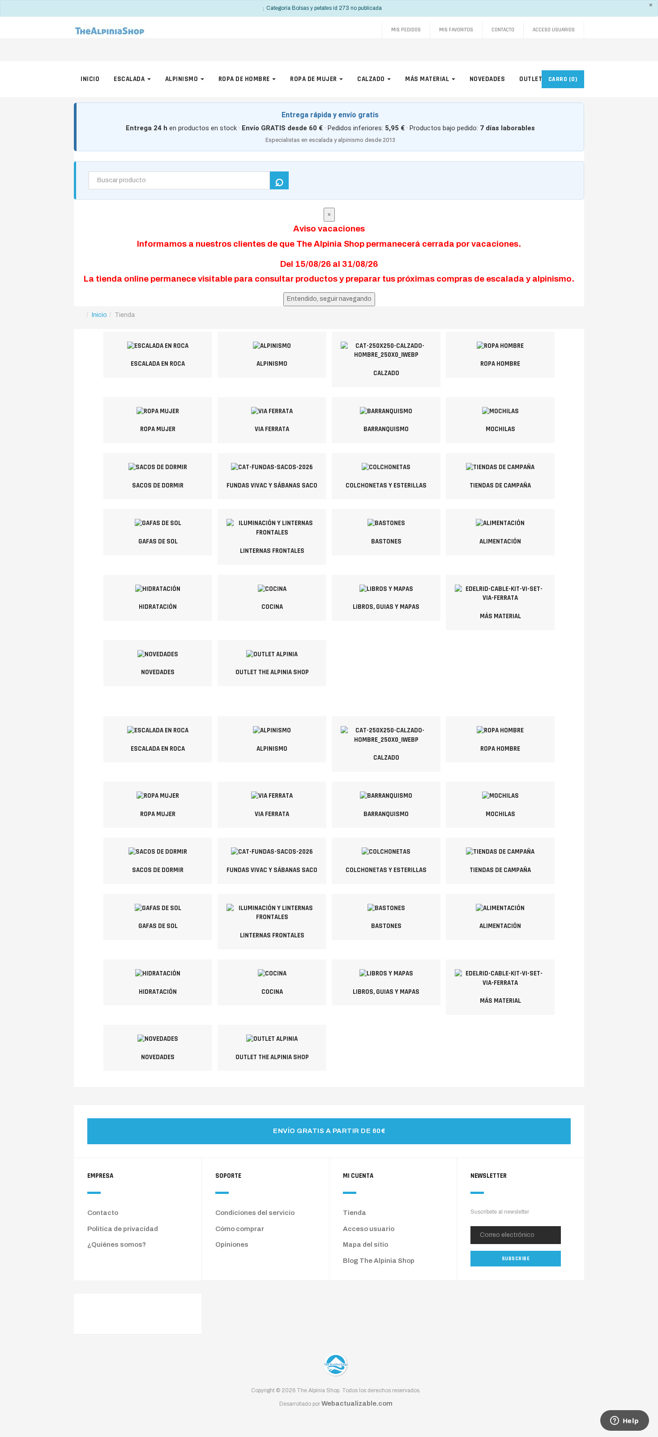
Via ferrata (272, 429)
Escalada (130, 79)
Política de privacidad (122, 1228)
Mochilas (500, 429)
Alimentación (500, 541)
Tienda (354, 1212)
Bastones (386, 541)
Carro (563, 79)
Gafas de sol (158, 541)
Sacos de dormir (158, 485)
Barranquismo (386, 429)
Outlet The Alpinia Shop (272, 672)
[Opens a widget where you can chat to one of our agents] (624, 1421)
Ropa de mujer (314, 79)
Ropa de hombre (245, 79)
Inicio (90, 79)
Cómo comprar (239, 1228)
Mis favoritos (456, 29)
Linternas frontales (272, 551)
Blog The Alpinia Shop (378, 1260)
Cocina (272, 607)
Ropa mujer (157, 429)
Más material (428, 79)
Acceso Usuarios (554, 29)
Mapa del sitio (365, 1244)
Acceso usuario (368, 1228)
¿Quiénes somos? (116, 1244)
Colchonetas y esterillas (386, 485)
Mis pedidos (406, 29)
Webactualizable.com (357, 1403)
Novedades (487, 79)
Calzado (371, 79)
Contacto (502, 29)
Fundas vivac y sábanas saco (271, 485)
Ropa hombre (500, 363)
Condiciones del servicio (255, 1212)
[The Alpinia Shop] (109, 29)
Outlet (531, 79)
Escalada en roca (158, 363)
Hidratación (158, 607)
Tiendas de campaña (500, 485)
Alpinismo (182, 79)
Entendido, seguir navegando (329, 298)
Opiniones (231, 1244)
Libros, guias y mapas (386, 607)
